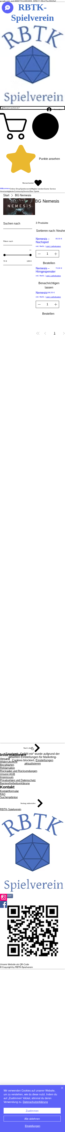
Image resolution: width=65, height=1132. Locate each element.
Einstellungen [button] (32, 1126)
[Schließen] (60, 1090)
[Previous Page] (45, 333)
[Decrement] (38, 253)
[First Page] (38, 333)
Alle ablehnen (32, 1118)
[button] (32, 126)
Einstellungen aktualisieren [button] (38, 762)
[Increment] (55, 253)
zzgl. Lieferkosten (53, 246)
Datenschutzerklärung (35, 1102)
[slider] (4, 255)
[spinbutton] (47, 253)
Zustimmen (32, 1110)
